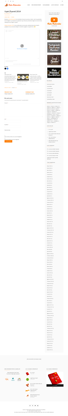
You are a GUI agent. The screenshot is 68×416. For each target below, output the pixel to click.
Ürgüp (49, 122)
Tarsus (55, 119)
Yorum (6, 103)
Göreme (54, 112)
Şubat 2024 (49, 189)
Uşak (16, 87)
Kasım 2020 (49, 247)
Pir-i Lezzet (51, 129)
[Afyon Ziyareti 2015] (36, 78)
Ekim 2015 (49, 324)
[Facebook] (8, 1)
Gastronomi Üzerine (50, 84)
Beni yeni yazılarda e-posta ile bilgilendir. (12, 139)
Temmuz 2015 (49, 328)
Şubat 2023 (49, 204)
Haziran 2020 (49, 257)
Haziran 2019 (49, 283)
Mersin (49, 116)
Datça (57, 108)
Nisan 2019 (49, 287)
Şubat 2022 (49, 215)
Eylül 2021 (49, 225)
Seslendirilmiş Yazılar (51, 99)
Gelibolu (49, 112)
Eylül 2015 (49, 326)
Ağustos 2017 (49, 304)
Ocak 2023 (49, 206)
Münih (57, 116)
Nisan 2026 (49, 168)
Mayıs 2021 (49, 234)
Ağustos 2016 (49, 313)
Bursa (53, 108)
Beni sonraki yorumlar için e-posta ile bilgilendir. (13, 136)
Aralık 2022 (49, 208)
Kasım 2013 (49, 349)
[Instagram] (6, 1)
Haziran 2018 (49, 298)
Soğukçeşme (50, 119)
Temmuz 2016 (49, 315)
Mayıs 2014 (49, 343)
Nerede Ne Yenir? (8, 87)
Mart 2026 (49, 170)
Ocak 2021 (49, 242)
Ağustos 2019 (49, 279)
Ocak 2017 (49, 309)
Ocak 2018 (49, 302)
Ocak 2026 (49, 174)
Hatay (58, 112)
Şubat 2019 (49, 292)
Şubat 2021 (49, 240)
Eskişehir (57, 110)
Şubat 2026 (49, 172)
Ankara (57, 106)
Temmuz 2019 (49, 281)
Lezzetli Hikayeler (55, 4)
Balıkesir (54, 107)
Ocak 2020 (49, 268)
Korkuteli (53, 115)
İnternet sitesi (7, 130)
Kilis (57, 114)
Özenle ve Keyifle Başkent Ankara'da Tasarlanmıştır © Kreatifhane (34, 409)
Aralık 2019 (49, 270)
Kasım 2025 (49, 178)
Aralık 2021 (49, 219)
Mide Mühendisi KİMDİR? (36, 4)
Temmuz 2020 (49, 255)
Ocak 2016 (49, 322)
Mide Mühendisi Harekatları (22, 81)
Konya (49, 115)
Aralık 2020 (49, 245)
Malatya (58, 115)
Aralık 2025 (49, 176)
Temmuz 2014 (49, 339)
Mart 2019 (49, 289)
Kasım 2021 (49, 221)
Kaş (54, 114)
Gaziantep (54, 111)
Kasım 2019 (49, 272)
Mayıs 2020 (49, 260)
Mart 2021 (49, 238)
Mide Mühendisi (12, 19)
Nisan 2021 (49, 236)
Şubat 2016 (49, 319)
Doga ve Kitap (55, 155)
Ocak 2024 (49, 191)
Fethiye (49, 111)
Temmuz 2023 (49, 200)
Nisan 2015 (49, 332)
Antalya (49, 107)
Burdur (49, 108)
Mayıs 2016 (49, 317)
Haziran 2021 (49, 232)
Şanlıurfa (53, 122)
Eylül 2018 (49, 296)
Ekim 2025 (49, 180)
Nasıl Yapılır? (49, 94)
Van (52, 121)
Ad (5, 119)
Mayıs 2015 (49, 330)
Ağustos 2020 (49, 253)
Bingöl (58, 107)
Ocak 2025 (49, 183)
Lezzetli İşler (49, 90)
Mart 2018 (49, 300)
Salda (48, 118)
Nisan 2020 (49, 262)
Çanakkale (56, 121)
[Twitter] (10, 1)
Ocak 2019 (49, 294)
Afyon (53, 106)
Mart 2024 (49, 187)
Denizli (49, 110)
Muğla (53, 116)
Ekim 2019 (49, 275)
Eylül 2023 (49, 195)
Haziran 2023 (49, 202)
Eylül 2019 (49, 277)
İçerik (28, 4)
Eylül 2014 (49, 336)
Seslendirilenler (54, 118)
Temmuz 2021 (49, 230)
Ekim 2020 (49, 249)
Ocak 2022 (49, 217)
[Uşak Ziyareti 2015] (11, 78)
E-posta (6, 124)
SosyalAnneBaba (46, 4)
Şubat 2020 (49, 266)
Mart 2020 (49, 264)
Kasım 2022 (49, 210)
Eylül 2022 (49, 213)
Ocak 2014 (49, 345)
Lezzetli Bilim (49, 86)
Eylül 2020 (49, 251)
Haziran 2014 (49, 341)
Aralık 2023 (49, 193)
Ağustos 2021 (49, 227)
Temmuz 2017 (49, 307)
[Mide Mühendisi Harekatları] (23, 77)
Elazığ (53, 110)
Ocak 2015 (49, 334)
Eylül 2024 (49, 185)
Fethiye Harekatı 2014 (9, 25)
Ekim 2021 (49, 223)
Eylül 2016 (49, 311)
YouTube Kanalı (54, 25)
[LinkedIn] (13, 1)
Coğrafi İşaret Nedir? (52, 131)
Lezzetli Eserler (50, 88)
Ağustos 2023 (49, 198)
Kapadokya (49, 114)
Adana (48, 106)
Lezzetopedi (49, 92)
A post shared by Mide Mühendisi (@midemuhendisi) (22, 64)
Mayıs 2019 (49, 285)
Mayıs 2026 (49, 166)
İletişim (61, 4)
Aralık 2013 (49, 347)
